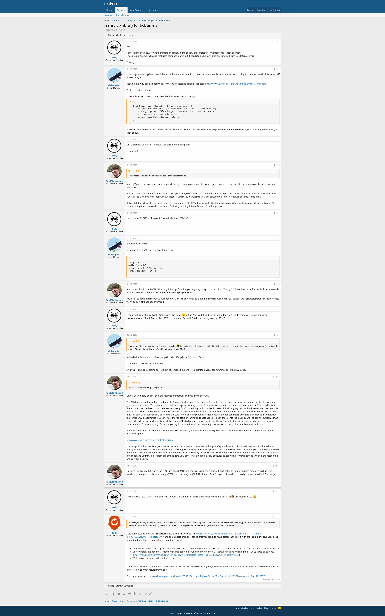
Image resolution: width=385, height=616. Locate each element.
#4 (278, 165)
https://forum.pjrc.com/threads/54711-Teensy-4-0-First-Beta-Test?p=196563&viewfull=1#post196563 (186, 554)
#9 (278, 335)
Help (266, 608)
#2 (278, 69)
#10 (278, 376)
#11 (278, 466)
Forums (121, 9)
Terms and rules (241, 608)
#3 (278, 139)
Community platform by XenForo (192, 613)
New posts (108, 15)
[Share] (274, 41)
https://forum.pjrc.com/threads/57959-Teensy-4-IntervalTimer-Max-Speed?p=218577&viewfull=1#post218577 (207, 575)
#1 (278, 41)
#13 (278, 516)
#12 (278, 491)
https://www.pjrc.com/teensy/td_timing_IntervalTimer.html (235, 83)
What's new (136, 9)
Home (109, 9)
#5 (278, 213)
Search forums (122, 15)
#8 (278, 309)
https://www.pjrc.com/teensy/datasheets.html (150, 439)
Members (153, 9)
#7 (278, 284)
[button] (144, 10)
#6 (278, 238)
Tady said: (132, 171)
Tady (108, 29)
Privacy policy (256, 608)
